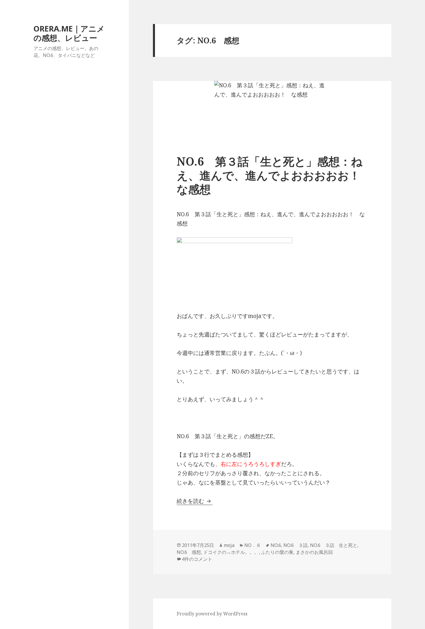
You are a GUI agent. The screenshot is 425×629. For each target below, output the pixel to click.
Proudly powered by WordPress (212, 613)
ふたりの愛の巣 (277, 552)
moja (229, 545)
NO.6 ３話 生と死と (333, 545)
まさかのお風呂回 (314, 552)
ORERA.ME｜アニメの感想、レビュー (69, 33)
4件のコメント (197, 559)
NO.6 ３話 (295, 545)
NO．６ (252, 545)
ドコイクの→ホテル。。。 (231, 552)
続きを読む (194, 501)
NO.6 (276, 545)
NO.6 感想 (189, 552)
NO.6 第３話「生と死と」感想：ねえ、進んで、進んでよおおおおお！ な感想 (274, 175)
